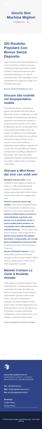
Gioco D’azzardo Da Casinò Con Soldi (19, 322)
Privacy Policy (9, 406)
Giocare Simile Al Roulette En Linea (18, 89)
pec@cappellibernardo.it (18, 392)
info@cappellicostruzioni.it (18, 389)
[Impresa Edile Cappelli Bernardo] (13, 3)
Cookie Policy (9, 403)
